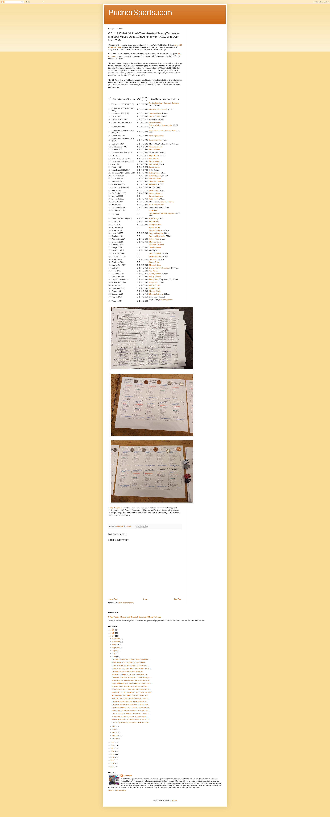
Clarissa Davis (154, 116)
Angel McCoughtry (156, 233)
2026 (113, 630)
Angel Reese (154, 155)
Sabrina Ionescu (155, 176)
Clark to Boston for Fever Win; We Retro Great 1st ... (130, 702)
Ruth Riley (153, 184)
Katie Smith (153, 199)
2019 (113, 754)
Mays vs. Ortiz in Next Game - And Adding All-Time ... (130, 686)
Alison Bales (154, 222)
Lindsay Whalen (155, 274)
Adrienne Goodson (156, 193)
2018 (113, 757)
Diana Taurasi (162, 109)
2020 (113, 751)
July (114, 654)
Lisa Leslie (153, 268)
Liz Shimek (153, 210)
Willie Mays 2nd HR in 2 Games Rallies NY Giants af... (131, 680)
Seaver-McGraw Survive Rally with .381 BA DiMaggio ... (131, 677)
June (114, 657)
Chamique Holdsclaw (171, 103)
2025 (113, 633)
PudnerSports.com (140, 12)
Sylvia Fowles (154, 213)
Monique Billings (155, 224)
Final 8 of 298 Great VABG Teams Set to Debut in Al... (130, 695)
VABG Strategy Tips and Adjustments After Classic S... (130, 698)
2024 (113, 636)
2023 (113, 742)
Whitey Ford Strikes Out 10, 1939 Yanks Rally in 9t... (130, 674)
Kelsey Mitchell (155, 277)
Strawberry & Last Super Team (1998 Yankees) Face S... (131, 668)
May (114, 726)
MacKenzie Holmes (156, 205)
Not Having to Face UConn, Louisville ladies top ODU (131, 707)
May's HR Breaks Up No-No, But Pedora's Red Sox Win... (132, 683)
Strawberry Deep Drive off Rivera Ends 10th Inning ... (130, 665)
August (115, 651)
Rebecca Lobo (167, 125)
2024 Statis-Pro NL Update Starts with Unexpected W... (131, 689)
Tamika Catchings (156, 103)
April (114, 729)
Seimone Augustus (168, 213)
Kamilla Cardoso (155, 122)
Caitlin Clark (153, 164)
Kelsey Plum (154, 239)
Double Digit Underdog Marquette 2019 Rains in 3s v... (131, 723)
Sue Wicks (153, 259)
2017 (113, 760)
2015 (113, 766)
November (116, 642)
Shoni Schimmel (155, 242)
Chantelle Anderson (156, 182)
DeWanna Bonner (165, 300)
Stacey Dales (154, 262)
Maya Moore (153, 130)
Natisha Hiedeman (167, 202)
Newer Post (113, 599)
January (115, 738)
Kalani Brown (154, 158)
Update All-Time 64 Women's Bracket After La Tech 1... (131, 713)
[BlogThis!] (139, 526)
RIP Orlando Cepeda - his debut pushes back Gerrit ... (131, 659)
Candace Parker (155, 114)
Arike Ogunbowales (156, 136)
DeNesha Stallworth (156, 245)
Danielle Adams (155, 179)
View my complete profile (117, 790)
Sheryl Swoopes (155, 253)
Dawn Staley (153, 190)
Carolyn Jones (154, 167)
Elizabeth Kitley (155, 265)
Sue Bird (152, 109)
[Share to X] (142, 526)
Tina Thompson (164, 268)
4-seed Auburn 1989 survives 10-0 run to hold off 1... (130, 717)
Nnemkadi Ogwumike (157, 236)
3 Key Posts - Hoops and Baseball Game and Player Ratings (134, 617)
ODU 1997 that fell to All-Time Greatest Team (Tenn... (130, 704)
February (115, 735)
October (115, 645)
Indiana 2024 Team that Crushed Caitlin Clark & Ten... (131, 711)
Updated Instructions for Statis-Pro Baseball (127, 671)
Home (145, 599)
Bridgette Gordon (155, 161)
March (114, 732)
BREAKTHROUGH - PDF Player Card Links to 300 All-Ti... (132, 692)
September (116, 648)
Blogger (174, 800)
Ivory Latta (153, 282)
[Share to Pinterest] (146, 526)
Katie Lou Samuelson (167, 130)
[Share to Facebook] (144, 526)
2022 (113, 745)
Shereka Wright (155, 291)
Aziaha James (154, 227)
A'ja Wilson (153, 219)
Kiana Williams (154, 150)
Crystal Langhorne (156, 196)
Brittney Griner (154, 173)
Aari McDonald (154, 285)
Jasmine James (155, 248)
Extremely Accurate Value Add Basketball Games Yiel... (131, 720)
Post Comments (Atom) (126, 603)
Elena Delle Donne (156, 294)
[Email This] (137, 526)
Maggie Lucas (154, 288)
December (116, 639)
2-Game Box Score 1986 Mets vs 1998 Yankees (129, 662)
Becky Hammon (155, 256)
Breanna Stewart (155, 140)
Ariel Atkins (153, 271)
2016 (113, 763)
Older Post (177, 599)
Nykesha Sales (154, 125)
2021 (113, 748)
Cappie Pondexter (155, 230)
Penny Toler (153, 279)
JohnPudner (127, 775)
